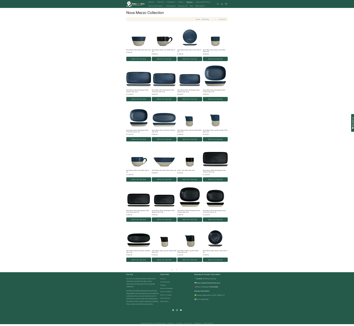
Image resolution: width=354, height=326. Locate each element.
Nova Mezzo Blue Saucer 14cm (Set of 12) (189, 50)
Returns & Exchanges (166, 288)
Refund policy (164, 301)
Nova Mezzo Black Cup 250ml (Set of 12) (163, 50)
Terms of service (188, 323)
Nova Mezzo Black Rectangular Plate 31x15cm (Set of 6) (214, 171)
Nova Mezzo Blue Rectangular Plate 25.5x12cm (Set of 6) (163, 90)
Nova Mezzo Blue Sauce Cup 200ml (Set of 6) (214, 50)
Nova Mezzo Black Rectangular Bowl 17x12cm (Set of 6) (188, 211)
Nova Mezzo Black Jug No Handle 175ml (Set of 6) (188, 251)
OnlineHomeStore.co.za (150, 323)
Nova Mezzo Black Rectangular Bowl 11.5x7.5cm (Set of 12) (214, 211)
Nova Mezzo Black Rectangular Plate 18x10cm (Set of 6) (163, 211)
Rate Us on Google (165, 295)
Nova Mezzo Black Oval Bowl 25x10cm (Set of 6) (138, 251)
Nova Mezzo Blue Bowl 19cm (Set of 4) (164, 170)
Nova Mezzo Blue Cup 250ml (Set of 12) (137, 171)
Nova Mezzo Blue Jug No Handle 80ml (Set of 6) (189, 131)
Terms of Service (165, 298)
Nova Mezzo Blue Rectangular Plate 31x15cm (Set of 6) (137, 90)
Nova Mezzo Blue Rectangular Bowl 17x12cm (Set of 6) (214, 90)
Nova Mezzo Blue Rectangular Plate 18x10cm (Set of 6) (188, 90)
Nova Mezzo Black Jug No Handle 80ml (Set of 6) (164, 251)
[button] (151, 2)
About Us (163, 279)
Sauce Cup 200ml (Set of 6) (186, 170)
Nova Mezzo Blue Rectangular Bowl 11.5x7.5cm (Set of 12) (137, 131)
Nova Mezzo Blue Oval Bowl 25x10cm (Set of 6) (163, 131)
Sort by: (198, 19)
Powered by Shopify (161, 323)
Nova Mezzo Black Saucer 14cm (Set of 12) (215, 251)
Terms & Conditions (166, 291)
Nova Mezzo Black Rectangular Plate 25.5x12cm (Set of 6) (137, 211)
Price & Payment (165, 282)
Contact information (208, 323)
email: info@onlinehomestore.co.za (208, 283)
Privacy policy (179, 323)
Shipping (163, 285)
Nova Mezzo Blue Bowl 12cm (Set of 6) (138, 50)
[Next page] (182, 269)
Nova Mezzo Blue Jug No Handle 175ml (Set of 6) (215, 131)
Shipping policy (198, 323)
